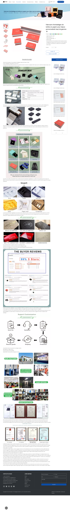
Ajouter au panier (52, 53)
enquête (51, 51)
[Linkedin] (6, 486)
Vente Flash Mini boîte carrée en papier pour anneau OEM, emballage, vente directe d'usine (59, 102)
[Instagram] (14, 486)
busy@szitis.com (13, 477)
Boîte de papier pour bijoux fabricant (24, 84)
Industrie (26, 482)
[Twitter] (9, 486)
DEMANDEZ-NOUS (61, 1)
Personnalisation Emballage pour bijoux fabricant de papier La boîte (23, 419)
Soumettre (54, 484)
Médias (26, 483)
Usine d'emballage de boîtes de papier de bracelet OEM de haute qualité (59, 73)
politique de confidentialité (56, 491)
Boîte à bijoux (27, 479)
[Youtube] (11, 486)
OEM (25, 477)
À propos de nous (27, 480)
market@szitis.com (7, 477)
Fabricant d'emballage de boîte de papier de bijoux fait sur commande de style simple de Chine (59, 130)
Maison (26, 476)
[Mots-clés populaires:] (49, 2)
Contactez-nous (27, 485)
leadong (53, 493)
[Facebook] (4, 486)
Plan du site (26, 486)
